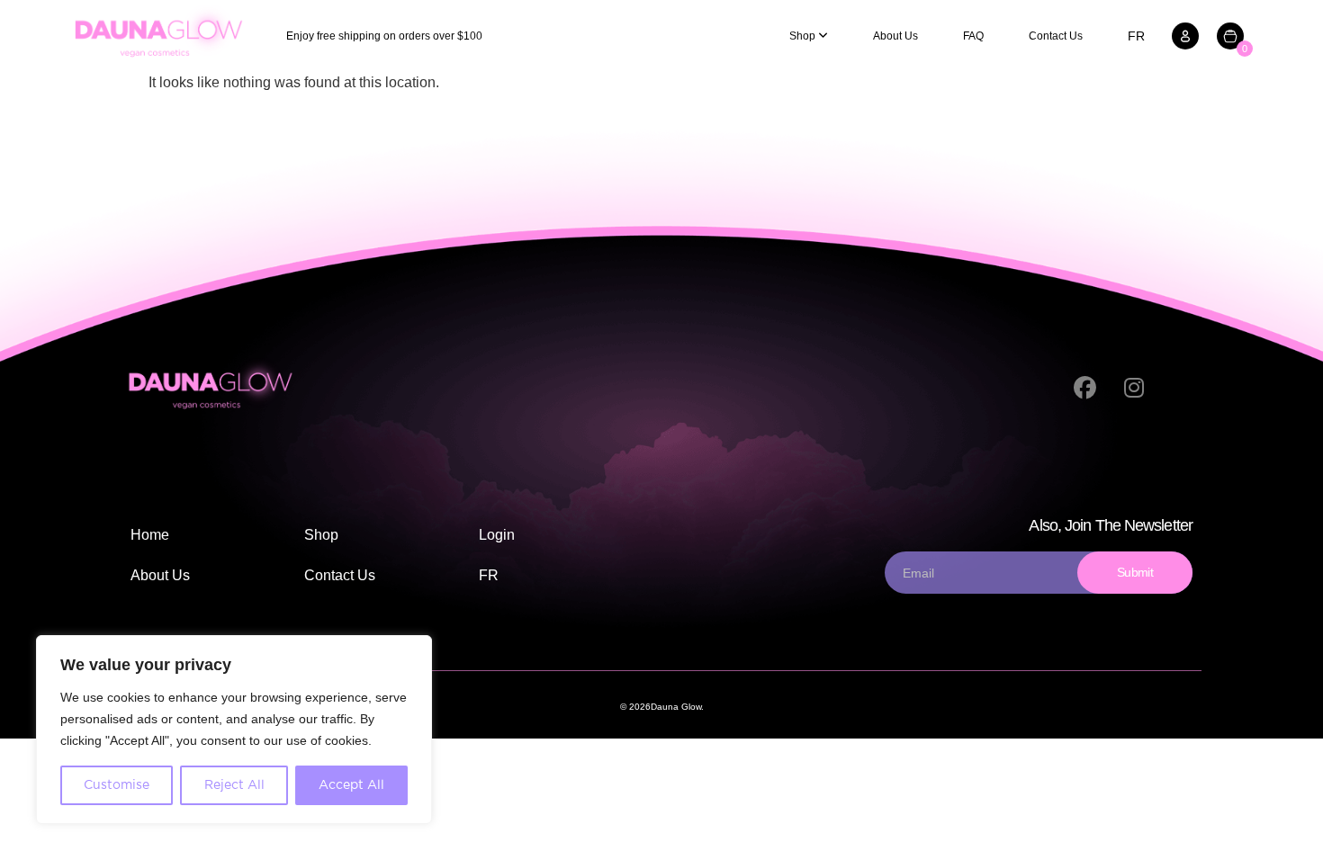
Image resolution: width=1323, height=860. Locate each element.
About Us (895, 36)
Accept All (351, 785)
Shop (321, 534)
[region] (234, 729)
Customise (116, 785)
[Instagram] (1134, 388)
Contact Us (1056, 36)
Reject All (234, 785)
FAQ (973, 36)
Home (149, 534)
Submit (1135, 572)
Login (497, 534)
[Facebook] (1084, 388)
